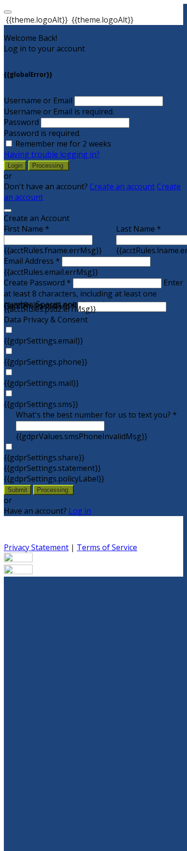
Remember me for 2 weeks (63, 143)
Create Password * (37, 282)
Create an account (122, 186)
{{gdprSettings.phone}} (45, 362)
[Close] (8, 210)
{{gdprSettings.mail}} (41, 383)
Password (21, 122)
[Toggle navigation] (8, 12)
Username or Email (38, 100)
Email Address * (32, 261)
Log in (80, 511)
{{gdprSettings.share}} (44, 457)
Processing (48, 165)
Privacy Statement (36, 547)
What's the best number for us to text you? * (96, 414)
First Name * (26, 228)
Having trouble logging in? (52, 154)
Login (15, 165)
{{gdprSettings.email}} (43, 340)
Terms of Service (107, 547)
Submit (17, 489)
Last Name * (138, 228)
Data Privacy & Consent (46, 319)
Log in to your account (44, 48)
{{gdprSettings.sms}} (41, 404)
